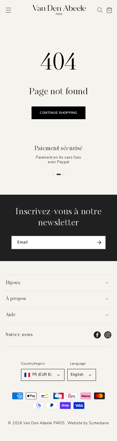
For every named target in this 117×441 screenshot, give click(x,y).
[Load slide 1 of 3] (53, 174)
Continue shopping (58, 112)
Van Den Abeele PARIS (43, 423)
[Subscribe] (99, 242)
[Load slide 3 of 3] (64, 174)
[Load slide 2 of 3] (58, 174)
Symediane (99, 423)
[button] (8, 10)
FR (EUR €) (42, 374)
